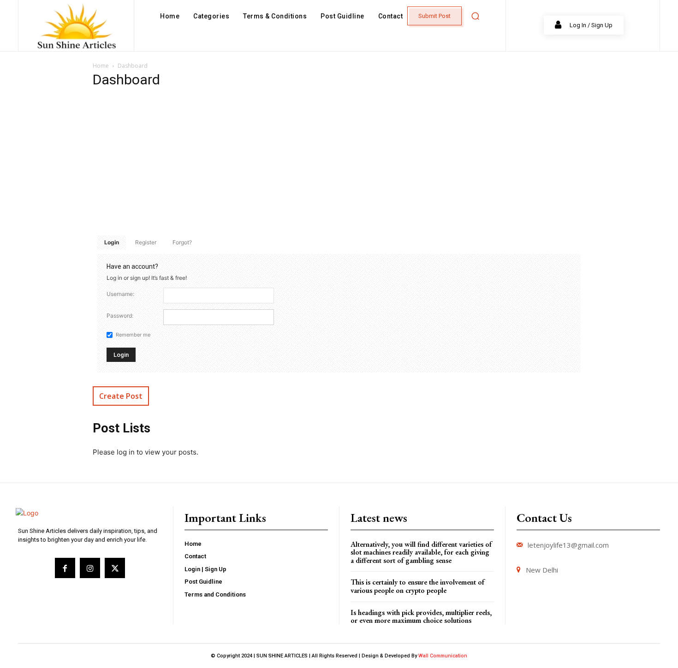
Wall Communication (442, 656)
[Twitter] (115, 568)
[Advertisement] (339, 161)
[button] (475, 16)
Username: (120, 293)
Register (145, 242)
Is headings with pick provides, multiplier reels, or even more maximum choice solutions (421, 617)
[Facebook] (65, 568)
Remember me (133, 334)
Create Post (121, 396)
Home (101, 66)
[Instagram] (90, 568)
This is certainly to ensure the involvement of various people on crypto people (417, 586)
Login (111, 242)
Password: (120, 315)
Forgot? (182, 242)
